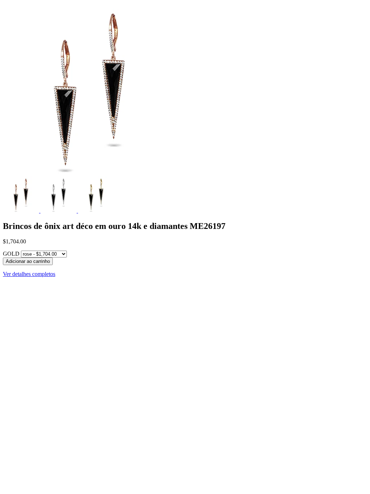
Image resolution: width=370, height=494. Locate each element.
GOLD (11, 254)
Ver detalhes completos (29, 274)
